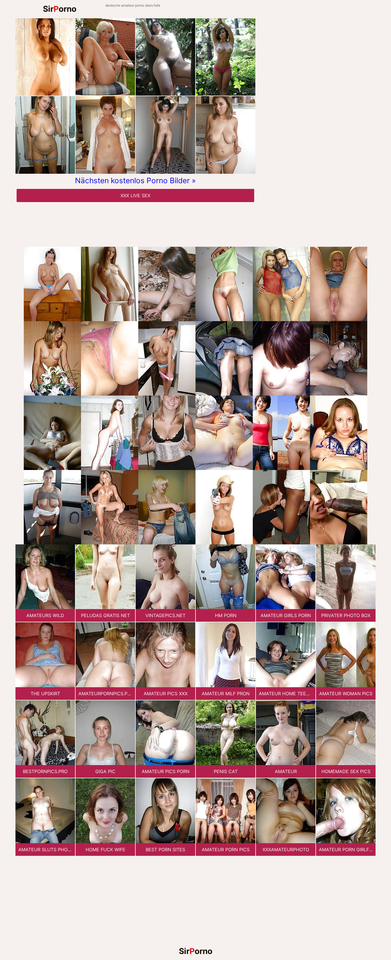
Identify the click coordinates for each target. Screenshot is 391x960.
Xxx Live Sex (135, 195)
